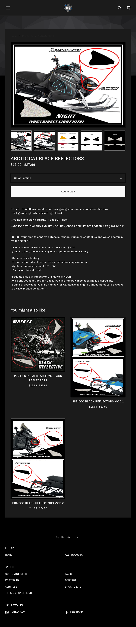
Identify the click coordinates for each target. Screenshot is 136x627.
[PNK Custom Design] (68, 8)
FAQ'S (68, 574)
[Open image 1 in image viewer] (68, 85)
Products (27, 36)
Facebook (76, 612)
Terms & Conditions (18, 593)
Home (14, 36)
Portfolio (12, 580)
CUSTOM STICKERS (16, 574)
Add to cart (68, 191)
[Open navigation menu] (8, 8)
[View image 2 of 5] (44, 141)
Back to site (73, 586)
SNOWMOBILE (46, 36)
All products (74, 554)
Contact (70, 580)
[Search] (119, 8)
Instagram (18, 612)
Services (11, 586)
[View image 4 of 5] (91, 141)
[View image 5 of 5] (114, 141)
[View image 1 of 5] (21, 141)
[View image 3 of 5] (68, 141)
